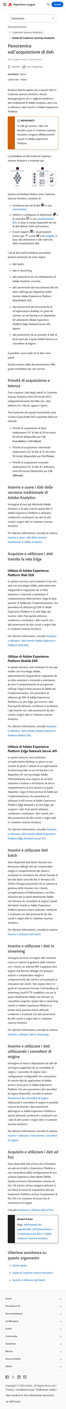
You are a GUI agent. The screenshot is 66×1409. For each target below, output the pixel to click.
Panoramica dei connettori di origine (28, 1098)
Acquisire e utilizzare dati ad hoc (36, 1210)
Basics (23, 74)
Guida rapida (20, 1265)
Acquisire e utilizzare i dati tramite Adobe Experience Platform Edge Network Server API (32, 834)
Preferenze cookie (46, 1389)
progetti (50, 236)
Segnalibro (16, 66)
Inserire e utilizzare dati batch (24, 934)
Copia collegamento (34, 66)
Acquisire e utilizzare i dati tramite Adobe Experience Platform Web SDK (32, 640)
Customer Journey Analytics (27, 32)
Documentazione (17, 26)
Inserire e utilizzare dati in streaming (28, 1034)
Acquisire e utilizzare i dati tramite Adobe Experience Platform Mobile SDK (32, 731)
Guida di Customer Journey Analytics (33, 38)
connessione (19, 209)
